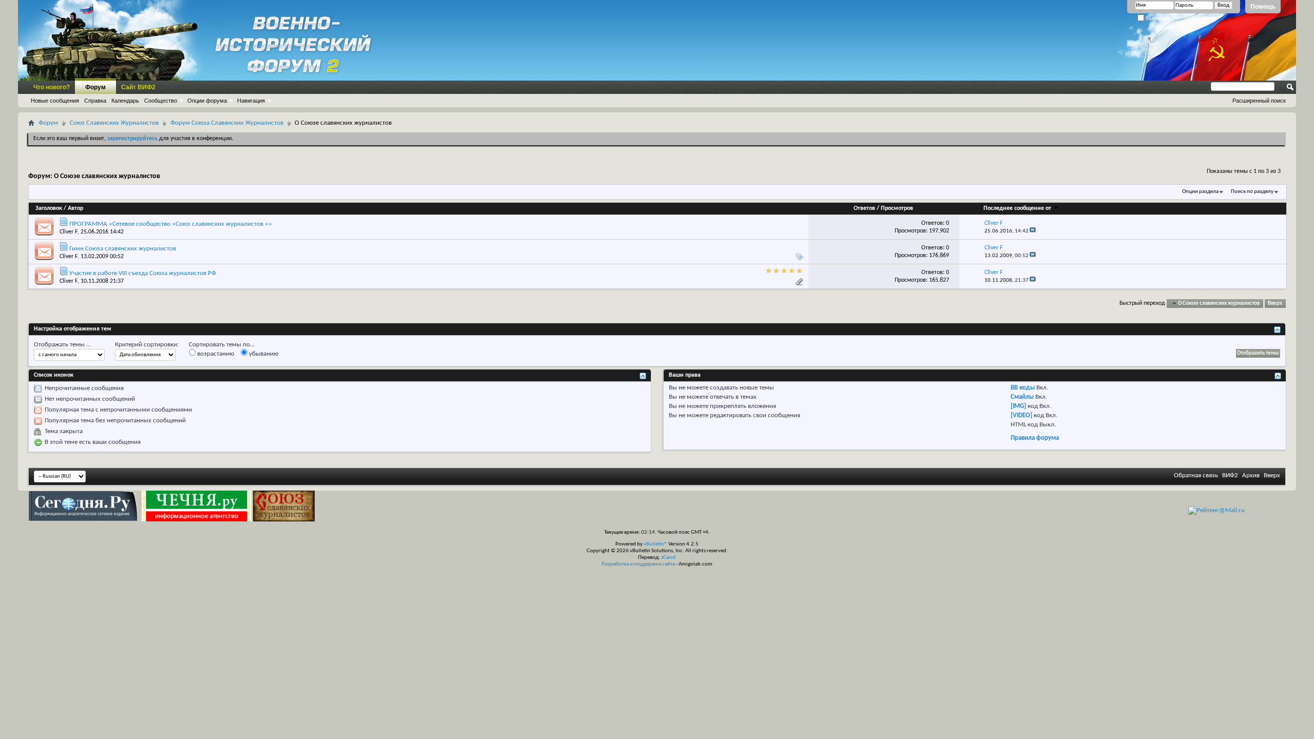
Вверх (1275, 303)
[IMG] (1018, 406)
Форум (95, 87)
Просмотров (897, 208)
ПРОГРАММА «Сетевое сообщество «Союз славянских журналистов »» (170, 224)
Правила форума (1035, 438)
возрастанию (215, 354)
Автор (75, 208)
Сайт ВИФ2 (138, 87)
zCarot (668, 557)
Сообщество (160, 101)
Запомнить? (1159, 18)
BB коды (1023, 387)
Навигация (251, 101)
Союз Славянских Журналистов (114, 123)
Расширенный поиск (1259, 101)
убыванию (262, 354)
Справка (95, 101)
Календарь (125, 101)
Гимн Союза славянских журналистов (122, 248)
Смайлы (1022, 397)
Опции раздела (1200, 192)
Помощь (1263, 6)
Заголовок (48, 208)
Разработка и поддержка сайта (638, 564)
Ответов (864, 208)
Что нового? (51, 87)
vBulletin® (655, 544)
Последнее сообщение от (1017, 208)
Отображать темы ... (62, 344)
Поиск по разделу (1252, 192)
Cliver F (69, 232)
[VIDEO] (1021, 415)
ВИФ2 (1230, 475)
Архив (1251, 475)
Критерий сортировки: (147, 344)
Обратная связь (1196, 475)
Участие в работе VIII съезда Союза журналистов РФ (142, 273)
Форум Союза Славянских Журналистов (226, 123)
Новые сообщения (55, 101)
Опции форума (207, 101)
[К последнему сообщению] (1033, 231)
